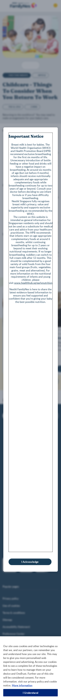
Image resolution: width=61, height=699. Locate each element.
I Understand (30, 693)
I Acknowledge (30, 562)
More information (22, 685)
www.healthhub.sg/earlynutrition (33, 283)
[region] (30, 667)
